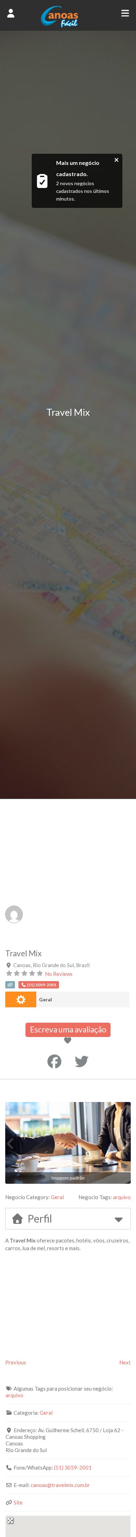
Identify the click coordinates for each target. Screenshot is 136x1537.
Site (18, 1502)
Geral (45, 999)
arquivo (122, 1197)
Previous (15, 1362)
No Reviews (59, 974)
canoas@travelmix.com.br (60, 1485)
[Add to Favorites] (68, 1041)
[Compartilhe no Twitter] (81, 1061)
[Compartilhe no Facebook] (54, 1061)
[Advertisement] (68, 871)
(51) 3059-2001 (73, 1467)
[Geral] (20, 999)
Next (125, 1362)
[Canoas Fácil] (68, 26)
